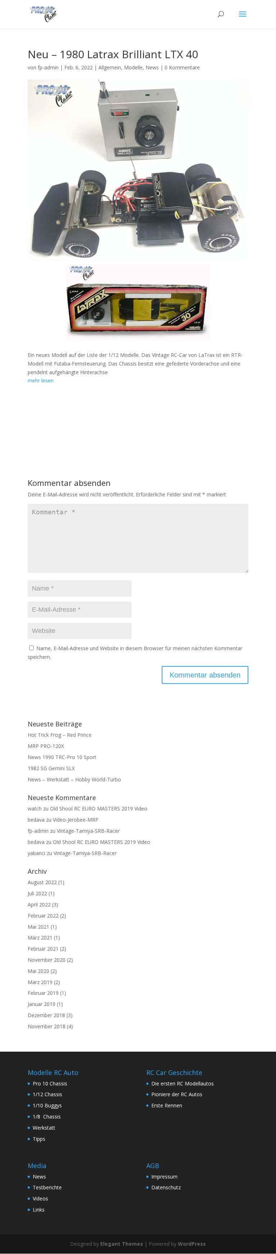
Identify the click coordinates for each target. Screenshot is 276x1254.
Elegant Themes (121, 1243)
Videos (40, 1198)
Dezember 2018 (46, 1015)
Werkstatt (44, 1127)
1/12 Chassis (47, 1094)
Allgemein (109, 67)
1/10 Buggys (47, 1105)
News (152, 67)
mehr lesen (41, 380)
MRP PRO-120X (46, 746)
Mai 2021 (38, 926)
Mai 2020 (38, 971)
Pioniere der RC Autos (176, 1094)
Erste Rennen (166, 1105)
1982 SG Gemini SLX (51, 768)
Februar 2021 (43, 948)
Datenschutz (166, 1187)
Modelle (133, 67)
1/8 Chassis (47, 1116)
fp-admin (48, 67)
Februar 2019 (43, 992)
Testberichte (47, 1187)
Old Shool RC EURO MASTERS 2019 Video (98, 808)
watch (35, 808)
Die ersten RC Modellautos (182, 1083)
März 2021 (40, 937)
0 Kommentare (182, 67)
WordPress (192, 1243)
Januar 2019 (41, 1004)
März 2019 (40, 982)
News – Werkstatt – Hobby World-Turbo (74, 779)
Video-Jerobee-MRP (75, 819)
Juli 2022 (37, 893)
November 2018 (46, 1026)
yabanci (36, 853)
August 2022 (42, 882)
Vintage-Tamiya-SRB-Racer (88, 830)
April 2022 (39, 904)
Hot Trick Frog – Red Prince (60, 734)
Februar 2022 (43, 915)
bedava (36, 819)
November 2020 (46, 959)
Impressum (164, 1176)
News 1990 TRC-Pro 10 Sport (62, 757)
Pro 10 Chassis (50, 1083)
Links (39, 1209)
